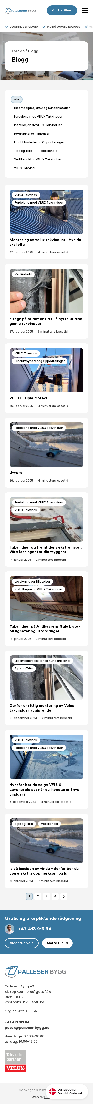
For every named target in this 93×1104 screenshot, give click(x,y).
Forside (18, 51)
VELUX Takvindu (26, 195)
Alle (16, 99)
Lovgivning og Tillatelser (32, 582)
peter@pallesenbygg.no (27, 1027)
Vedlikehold (23, 274)
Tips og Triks (24, 668)
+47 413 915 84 (35, 929)
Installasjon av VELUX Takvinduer (38, 589)
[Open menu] (85, 10)
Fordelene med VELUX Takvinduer (39, 202)
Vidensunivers (21, 943)
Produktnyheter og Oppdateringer (40, 361)
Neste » (63, 896)
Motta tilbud (62, 10)
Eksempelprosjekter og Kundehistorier (42, 661)
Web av (46, 1097)
